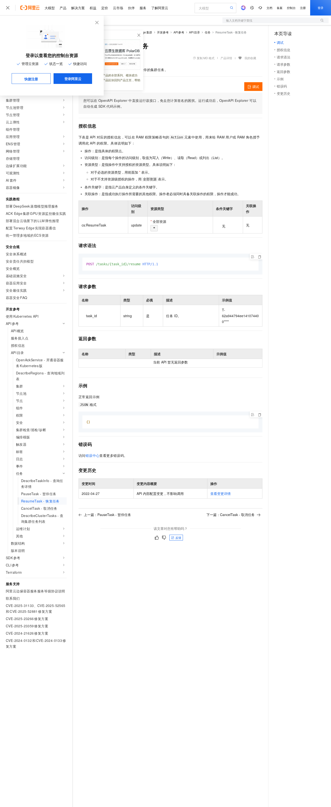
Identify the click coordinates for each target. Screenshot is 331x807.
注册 (303, 8)
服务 (143, 7)
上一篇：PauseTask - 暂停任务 (107, 514)
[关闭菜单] (8, 8)
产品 (63, 7)
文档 (269, 8)
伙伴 (131, 7)
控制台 (291, 8)
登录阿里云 (72, 78)
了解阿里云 (159, 7)
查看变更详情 (220, 493)
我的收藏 (250, 58)
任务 (208, 32)
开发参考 (163, 32)
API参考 (178, 32)
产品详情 (226, 58)
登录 (320, 8)
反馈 (178, 537)
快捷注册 (31, 78)
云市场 (118, 7)
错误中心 (93, 455)
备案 (280, 8)
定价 (104, 7)
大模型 (50, 7)
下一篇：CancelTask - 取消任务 (230, 514)
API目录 (194, 32)
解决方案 (78, 7)
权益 (93, 7)
